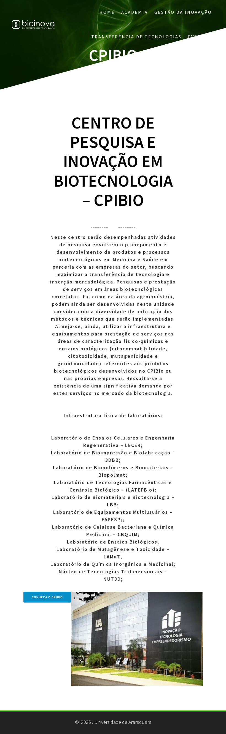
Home (107, 12)
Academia (134, 12)
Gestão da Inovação (183, 12)
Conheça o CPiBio (47, 597)
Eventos (200, 36)
